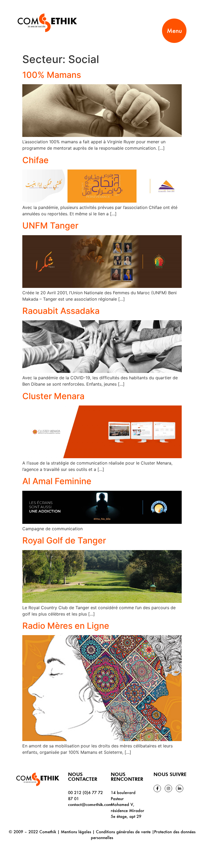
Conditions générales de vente (123, 831)
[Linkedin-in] (179, 788)
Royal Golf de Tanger (64, 540)
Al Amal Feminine (56, 481)
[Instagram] (168, 788)
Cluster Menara (53, 396)
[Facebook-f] (157, 788)
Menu (174, 30)
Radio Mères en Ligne (65, 626)
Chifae (35, 160)
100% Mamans (51, 75)
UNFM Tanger (50, 225)
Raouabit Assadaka (61, 311)
